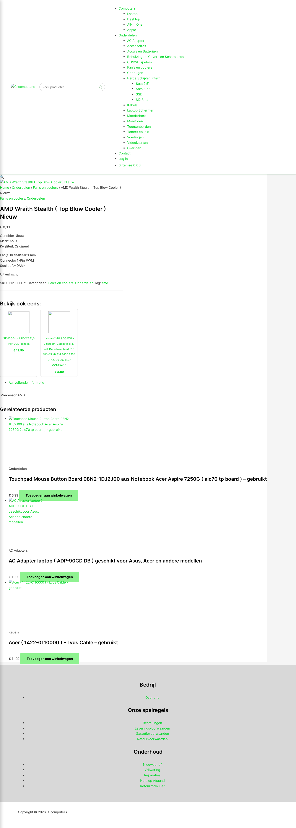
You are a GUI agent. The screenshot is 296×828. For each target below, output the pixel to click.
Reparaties (152, 775)
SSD (139, 94)
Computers (127, 8)
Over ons (152, 697)
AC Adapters (136, 41)
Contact (124, 153)
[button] (2, 177)
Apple (131, 30)
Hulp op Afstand (152, 781)
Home (4, 187)
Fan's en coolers (139, 67)
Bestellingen (152, 723)
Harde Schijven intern (144, 78)
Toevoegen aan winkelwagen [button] (49, 495)
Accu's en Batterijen (142, 51)
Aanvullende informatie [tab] (26, 382)
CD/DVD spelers (139, 62)
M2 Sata (142, 100)
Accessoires (136, 46)
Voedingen (135, 137)
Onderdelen (128, 35)
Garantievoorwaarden (152, 733)
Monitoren (135, 121)
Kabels (132, 105)
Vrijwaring (152, 770)
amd (105, 283)
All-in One (135, 24)
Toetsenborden (139, 127)
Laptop (132, 14)
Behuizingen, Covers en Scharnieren (155, 57)
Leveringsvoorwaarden (152, 728)
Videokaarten (137, 143)
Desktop (133, 19)
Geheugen (135, 73)
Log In (123, 159)
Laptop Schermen (140, 110)
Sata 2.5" (143, 84)
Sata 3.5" (143, 89)
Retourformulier (152, 786)
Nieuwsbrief (152, 764)
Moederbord (136, 116)
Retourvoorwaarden (152, 739)
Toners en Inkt (138, 132)
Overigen (134, 148)
